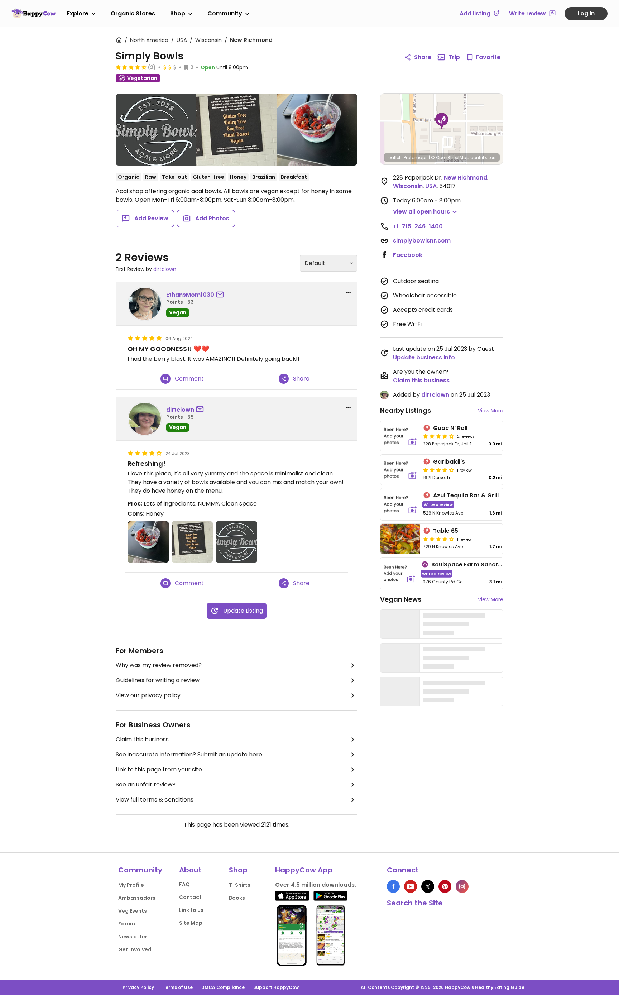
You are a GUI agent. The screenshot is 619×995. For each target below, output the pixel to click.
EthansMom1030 (190, 295)
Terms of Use (178, 987)
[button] (441, 121)
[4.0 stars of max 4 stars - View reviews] (438, 436)
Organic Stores (133, 13)
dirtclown (164, 269)
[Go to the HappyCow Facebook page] (393, 886)
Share (422, 57)
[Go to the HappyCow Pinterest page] (444, 886)
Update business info (424, 357)
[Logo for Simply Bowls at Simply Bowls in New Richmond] (156, 131)
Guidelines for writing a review (158, 680)
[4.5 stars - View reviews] (131, 67)
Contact (190, 897)
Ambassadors (136, 897)
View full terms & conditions (154, 799)
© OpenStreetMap (450, 157)
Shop (177, 13)
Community (224, 13)
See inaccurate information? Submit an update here (189, 754)
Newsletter (132, 936)
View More (490, 410)
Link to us (191, 910)
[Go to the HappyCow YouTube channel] (410, 886)
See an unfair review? (146, 784)
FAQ (184, 884)
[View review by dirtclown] (145, 419)
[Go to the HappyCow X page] (427, 886)
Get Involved (135, 949)
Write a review (438, 504)
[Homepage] (33, 13)
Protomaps (416, 157)
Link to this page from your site (159, 769)
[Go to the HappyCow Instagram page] (462, 886)
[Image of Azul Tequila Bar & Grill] (400, 504)
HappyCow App (304, 870)
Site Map (190, 923)
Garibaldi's (449, 462)
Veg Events (132, 910)
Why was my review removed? (159, 665)
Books (237, 897)
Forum (126, 923)
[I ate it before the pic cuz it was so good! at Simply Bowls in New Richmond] (317, 130)
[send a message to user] (221, 295)
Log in (586, 13)
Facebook (407, 255)
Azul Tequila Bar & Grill (466, 495)
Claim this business (142, 739)
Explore (77, 13)
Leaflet (393, 157)
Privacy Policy (138, 987)
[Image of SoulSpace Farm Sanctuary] (399, 573)
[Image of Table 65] (400, 539)
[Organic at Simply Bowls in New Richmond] (236, 130)
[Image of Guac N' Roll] (400, 436)
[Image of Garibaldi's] (400, 470)
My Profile (131, 885)
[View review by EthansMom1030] (145, 304)
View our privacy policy (148, 695)
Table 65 (445, 531)
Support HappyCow (276, 987)
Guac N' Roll (450, 428)
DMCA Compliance (223, 987)
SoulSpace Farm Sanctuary (471, 564)
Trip (454, 57)
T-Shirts (239, 885)
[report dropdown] (348, 292)
